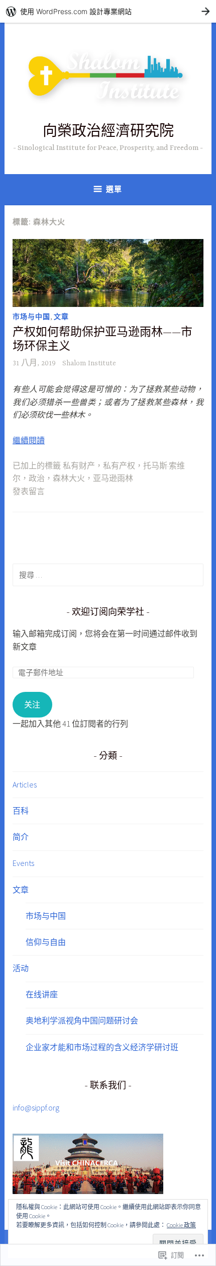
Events (23, 863)
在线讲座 (42, 994)
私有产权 (119, 466)
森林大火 (69, 479)
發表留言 (29, 492)
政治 (37, 479)
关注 (32, 704)
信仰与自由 (46, 942)
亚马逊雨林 (113, 479)
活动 (21, 968)
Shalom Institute (89, 363)
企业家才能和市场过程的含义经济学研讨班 (102, 1047)
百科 (21, 811)
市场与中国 (31, 316)
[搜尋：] (108, 575)
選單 (114, 189)
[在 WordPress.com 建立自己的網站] (108, 11)
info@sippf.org (36, 1107)
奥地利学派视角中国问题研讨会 (82, 1020)
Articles (25, 784)
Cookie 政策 (181, 1225)
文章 (61, 316)
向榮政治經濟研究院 (108, 132)
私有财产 (79, 466)
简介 (21, 837)
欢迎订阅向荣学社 (108, 612)
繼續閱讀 (29, 440)
